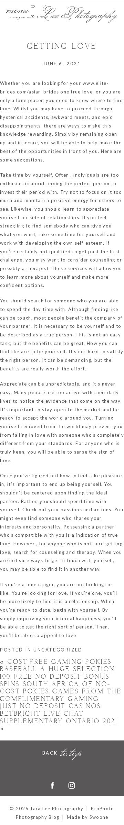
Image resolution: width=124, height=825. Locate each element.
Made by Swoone (87, 817)
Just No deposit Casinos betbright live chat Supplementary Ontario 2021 (59, 717)
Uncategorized (58, 650)
